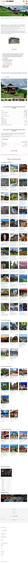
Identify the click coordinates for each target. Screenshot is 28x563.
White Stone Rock (12, 269)
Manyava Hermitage (13, 297)
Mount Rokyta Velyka (4, 201)
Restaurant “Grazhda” (13, 453)
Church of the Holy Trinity (13, 227)
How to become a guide (4, 543)
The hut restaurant (6, 445)
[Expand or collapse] (26, 52)
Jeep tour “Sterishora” (4, 343)
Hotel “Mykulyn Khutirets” (13, 418)
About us (2, 544)
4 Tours (14, 498)
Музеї (20, 219)
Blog (1, 546)
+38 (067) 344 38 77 (25, 125)
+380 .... (12, 379)
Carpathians (6, 17)
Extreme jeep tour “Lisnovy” (5, 330)
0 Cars (20, 498)
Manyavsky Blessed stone (4, 297)
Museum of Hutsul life (22, 172)
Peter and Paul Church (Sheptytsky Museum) (13, 242)
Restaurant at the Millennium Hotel (3, 440)
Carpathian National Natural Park (4, 312)
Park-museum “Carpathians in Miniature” (4, 256)
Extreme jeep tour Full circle (14, 330)
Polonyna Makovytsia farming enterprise (13, 256)
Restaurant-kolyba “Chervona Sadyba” (3, 454)
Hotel (1, 396)
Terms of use (2, 553)
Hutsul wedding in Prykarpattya (3, 357)
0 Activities (17, 498)
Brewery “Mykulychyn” (4, 227)
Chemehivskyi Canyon (22, 201)
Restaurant (2, 445)
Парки (3, 248)
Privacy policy (3, 551)
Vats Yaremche (21, 311)
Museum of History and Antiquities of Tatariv (4, 187)
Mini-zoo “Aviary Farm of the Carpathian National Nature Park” (4, 284)
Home (3, 17)
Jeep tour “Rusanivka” (13, 343)
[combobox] (4, 4)
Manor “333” (2, 418)
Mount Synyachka (21, 256)
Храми (11, 219)
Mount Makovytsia (12, 201)
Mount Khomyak (12, 172)
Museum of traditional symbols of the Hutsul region (22, 298)
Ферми (13, 248)
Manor (2, 410)
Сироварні (11, 248)
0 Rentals (11, 498)
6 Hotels (8, 498)
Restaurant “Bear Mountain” (23, 453)
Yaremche (10, 17)
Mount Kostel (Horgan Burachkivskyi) (13, 187)
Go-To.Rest (7, 561)
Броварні (2, 219)
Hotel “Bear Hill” (3, 404)
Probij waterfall (12, 311)
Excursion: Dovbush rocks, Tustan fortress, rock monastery (13, 358)
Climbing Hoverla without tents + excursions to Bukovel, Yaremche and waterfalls (22, 344)
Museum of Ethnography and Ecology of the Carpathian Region (22, 228)
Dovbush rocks (21, 269)
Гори (1, 261)
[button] (26, 79)
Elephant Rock (3, 269)
